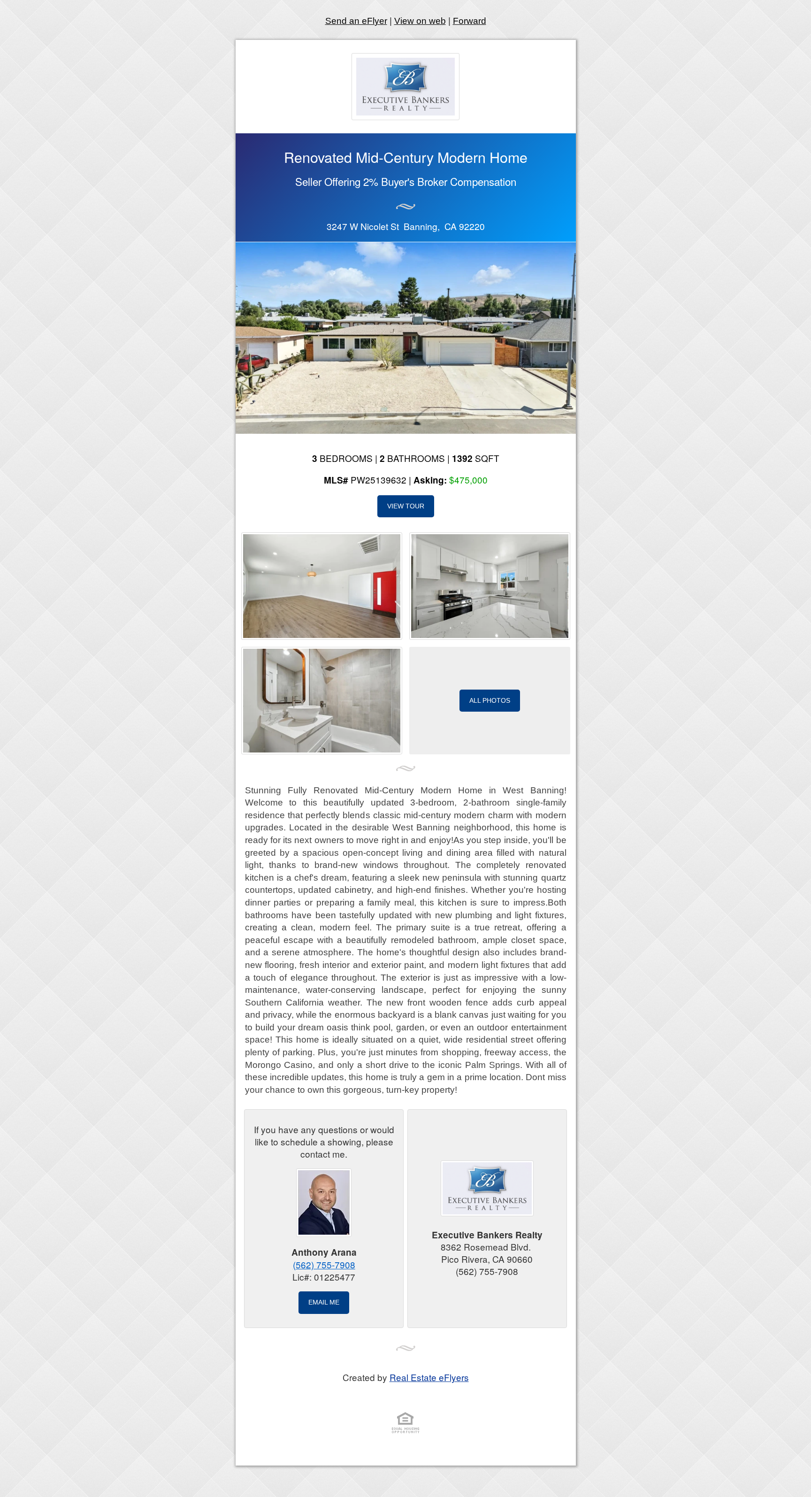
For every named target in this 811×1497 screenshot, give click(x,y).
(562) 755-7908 (324, 1264)
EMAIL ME (323, 1302)
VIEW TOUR (405, 506)
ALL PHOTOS (489, 700)
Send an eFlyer (356, 21)
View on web (420, 21)
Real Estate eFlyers (429, 1377)
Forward (469, 21)
